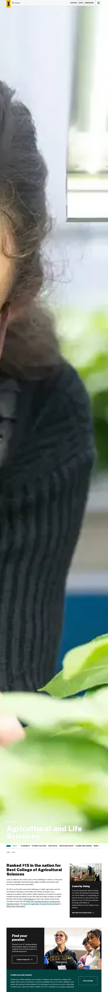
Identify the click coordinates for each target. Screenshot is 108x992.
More (97, 846)
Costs (80, 3)
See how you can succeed (81, 913)
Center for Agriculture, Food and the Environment (41, 904)
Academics (25, 846)
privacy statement (67, 987)
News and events (66, 846)
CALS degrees (28, 899)
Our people (52, 846)
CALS (15, 846)
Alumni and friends (84, 846)
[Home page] (8, 4)
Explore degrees (23, 959)
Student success (39, 846)
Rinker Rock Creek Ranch (15, 906)
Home (8, 852)
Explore (73, 3)
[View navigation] (98, 3)
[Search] (13, 3)
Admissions (89, 3)
